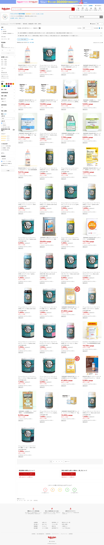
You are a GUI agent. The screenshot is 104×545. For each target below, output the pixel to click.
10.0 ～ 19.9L (4, 64)
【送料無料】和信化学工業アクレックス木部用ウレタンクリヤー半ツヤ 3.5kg (27, 101)
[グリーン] (4, 86)
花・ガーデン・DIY (21, 500)
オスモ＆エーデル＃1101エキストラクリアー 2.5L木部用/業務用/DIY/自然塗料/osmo (92, 343)
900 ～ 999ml (4, 59)
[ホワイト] (4, 84)
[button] (98, 5)
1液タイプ (4, 101)
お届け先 (3, 116)
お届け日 (3, 121)
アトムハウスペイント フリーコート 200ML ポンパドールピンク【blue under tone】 (70, 343)
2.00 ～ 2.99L (4, 61)
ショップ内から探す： (74, 16)
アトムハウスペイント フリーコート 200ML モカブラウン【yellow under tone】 (49, 135)
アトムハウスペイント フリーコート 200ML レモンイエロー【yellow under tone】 (70, 239)
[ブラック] (2, 84)
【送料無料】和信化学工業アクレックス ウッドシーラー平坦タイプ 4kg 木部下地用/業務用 (70, 413)
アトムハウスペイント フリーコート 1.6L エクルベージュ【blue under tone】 (92, 274)
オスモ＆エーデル (5, 78)
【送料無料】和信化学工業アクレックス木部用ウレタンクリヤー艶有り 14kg (70, 378)
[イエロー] (2, 86)
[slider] (1, 47)
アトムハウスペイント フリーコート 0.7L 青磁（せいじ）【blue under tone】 (49, 308)
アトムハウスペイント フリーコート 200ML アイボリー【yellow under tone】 (92, 204)
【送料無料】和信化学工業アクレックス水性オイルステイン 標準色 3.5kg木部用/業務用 (92, 135)
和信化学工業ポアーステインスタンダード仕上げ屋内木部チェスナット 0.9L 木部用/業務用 (70, 67)
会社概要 (12, 18)
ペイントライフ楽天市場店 (17, 13)
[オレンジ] (13, 84)
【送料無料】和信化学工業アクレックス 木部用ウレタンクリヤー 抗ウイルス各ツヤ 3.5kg (92, 170)
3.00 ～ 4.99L (4, 63)
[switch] (13, 129)
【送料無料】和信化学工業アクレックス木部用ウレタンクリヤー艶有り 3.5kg (92, 67)
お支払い (16, 18)
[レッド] (11, 84)
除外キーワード (4, 165)
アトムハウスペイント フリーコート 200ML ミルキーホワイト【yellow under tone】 (92, 308)
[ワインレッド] (9, 84)
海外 (5, 114)
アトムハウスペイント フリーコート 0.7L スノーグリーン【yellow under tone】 (27, 343)
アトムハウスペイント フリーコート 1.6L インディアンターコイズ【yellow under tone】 (49, 378)
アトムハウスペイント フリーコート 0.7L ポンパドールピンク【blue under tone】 (49, 343)
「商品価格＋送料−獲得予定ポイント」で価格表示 (27, 28)
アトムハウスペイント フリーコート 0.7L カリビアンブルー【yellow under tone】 (49, 67)
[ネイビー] (9, 86)
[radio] (1, 29)
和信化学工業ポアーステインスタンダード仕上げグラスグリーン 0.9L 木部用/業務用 (92, 378)
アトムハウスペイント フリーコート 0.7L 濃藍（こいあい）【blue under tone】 (27, 447)
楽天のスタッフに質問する (69, 474)
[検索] (73, 9)
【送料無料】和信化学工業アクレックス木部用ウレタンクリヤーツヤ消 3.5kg (49, 101)
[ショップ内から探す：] (101, 17)
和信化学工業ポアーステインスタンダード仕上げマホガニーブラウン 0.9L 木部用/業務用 (27, 67)
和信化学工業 (4, 72)
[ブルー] (6, 86)
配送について (22, 18)
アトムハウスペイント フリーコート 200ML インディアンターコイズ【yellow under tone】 (70, 170)
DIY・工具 (29, 500)
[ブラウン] (6, 84)
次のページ (67, 461)
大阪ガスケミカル (5, 76)
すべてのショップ (4, 23)
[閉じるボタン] (101, 33)
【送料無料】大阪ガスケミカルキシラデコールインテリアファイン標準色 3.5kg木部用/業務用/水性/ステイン (70, 101)
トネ (2, 70)
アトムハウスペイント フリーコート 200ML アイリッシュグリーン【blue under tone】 (27, 204)
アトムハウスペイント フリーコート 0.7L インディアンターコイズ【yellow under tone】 (70, 204)
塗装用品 (36, 500)
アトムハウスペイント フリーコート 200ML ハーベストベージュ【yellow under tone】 (49, 413)
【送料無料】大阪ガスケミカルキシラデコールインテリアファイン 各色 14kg (49, 239)
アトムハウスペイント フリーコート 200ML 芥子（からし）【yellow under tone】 (49, 170)
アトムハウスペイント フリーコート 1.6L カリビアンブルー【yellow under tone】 (27, 239)
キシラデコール (4, 74)
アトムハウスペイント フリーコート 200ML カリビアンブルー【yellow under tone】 (27, 274)
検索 (8, 53)
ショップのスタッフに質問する (27, 474)
